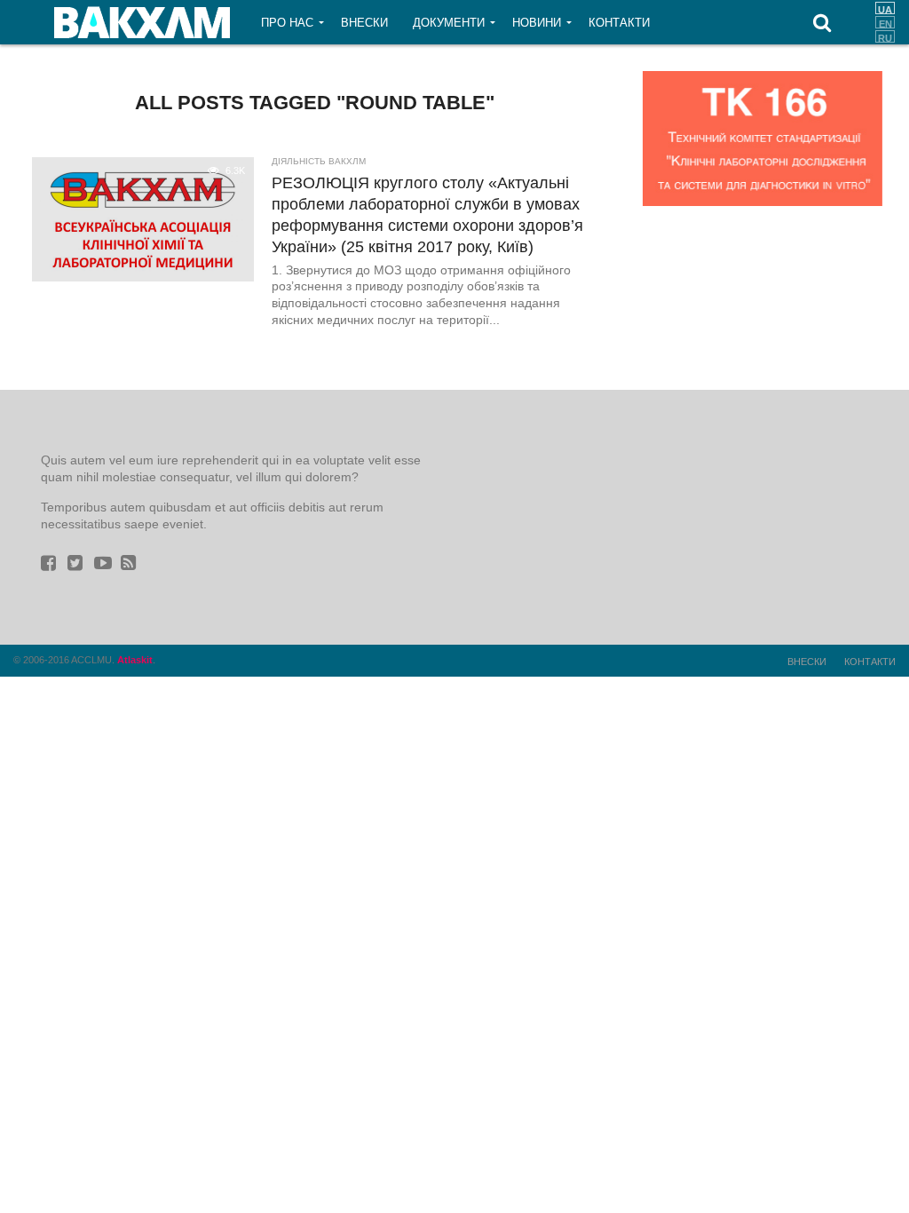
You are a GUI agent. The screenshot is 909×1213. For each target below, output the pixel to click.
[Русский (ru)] (885, 36)
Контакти (619, 22)
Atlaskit (135, 659)
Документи (449, 22)
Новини (536, 22)
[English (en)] (885, 22)
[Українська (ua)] (885, 8)
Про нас (287, 22)
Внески (364, 22)
